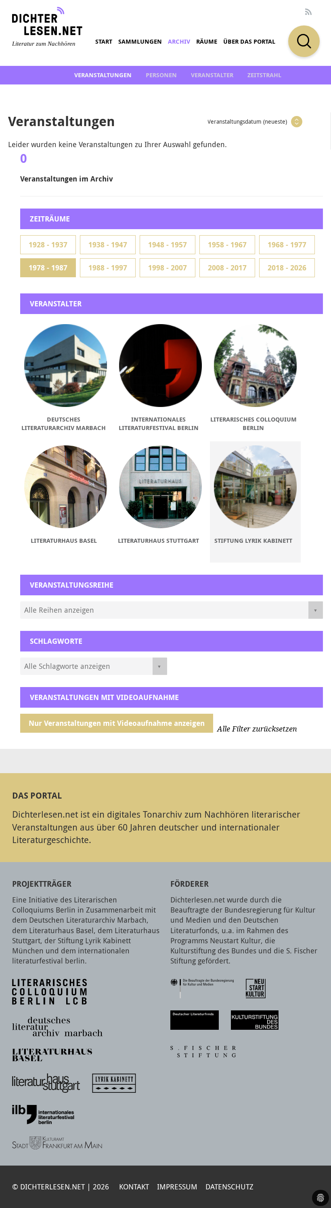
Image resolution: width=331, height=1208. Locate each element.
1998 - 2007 (167, 268)
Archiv (179, 41)
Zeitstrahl (264, 75)
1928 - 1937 (48, 245)
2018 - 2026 (287, 268)
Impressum (177, 1186)
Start (103, 41)
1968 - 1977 (287, 245)
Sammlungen (140, 41)
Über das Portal (249, 41)
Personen (161, 75)
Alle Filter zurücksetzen (257, 729)
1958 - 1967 (227, 245)
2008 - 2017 (227, 268)
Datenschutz (229, 1186)
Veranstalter (212, 75)
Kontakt (134, 1186)
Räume (206, 41)
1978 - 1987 (48, 268)
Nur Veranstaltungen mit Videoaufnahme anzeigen (117, 723)
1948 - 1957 (167, 245)
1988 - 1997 (107, 268)
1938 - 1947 (107, 245)
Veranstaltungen (103, 75)
